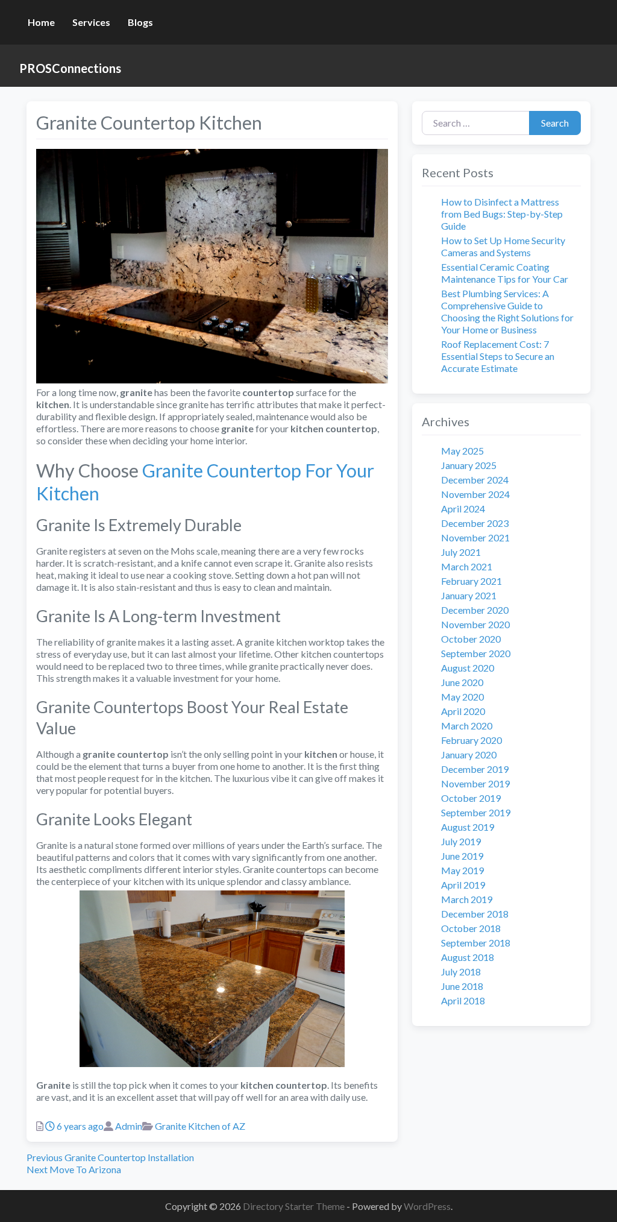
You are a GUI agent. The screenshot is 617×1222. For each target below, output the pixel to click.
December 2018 (475, 913)
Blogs (140, 22)
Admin (128, 1126)
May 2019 (462, 870)
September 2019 (475, 812)
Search (555, 122)
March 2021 (466, 566)
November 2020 (475, 624)
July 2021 (461, 552)
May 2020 (462, 696)
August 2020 (467, 667)
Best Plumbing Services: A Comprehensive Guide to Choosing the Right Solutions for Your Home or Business (507, 311)
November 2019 (475, 783)
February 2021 (471, 581)
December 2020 (475, 610)
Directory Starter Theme (294, 1206)
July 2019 (461, 841)
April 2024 (463, 508)
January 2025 (468, 465)
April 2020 (463, 711)
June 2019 (462, 855)
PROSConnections (70, 68)
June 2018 (462, 986)
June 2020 (462, 682)
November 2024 (475, 494)
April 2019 (463, 884)
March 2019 (466, 899)
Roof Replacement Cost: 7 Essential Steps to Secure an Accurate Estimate (497, 356)
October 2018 (471, 928)
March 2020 (466, 725)
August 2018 (467, 957)
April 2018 (463, 1000)
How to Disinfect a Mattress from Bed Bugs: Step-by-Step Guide (502, 213)
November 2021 (475, 537)
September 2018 (475, 942)
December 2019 (475, 769)
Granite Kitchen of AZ (200, 1126)
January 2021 (468, 595)
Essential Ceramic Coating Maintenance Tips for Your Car (504, 273)
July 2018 (461, 971)
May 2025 (462, 450)
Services (91, 22)
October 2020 (471, 638)
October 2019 (471, 798)
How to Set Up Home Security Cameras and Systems (503, 246)
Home (41, 22)
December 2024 (475, 479)
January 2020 (468, 754)
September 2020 (475, 653)
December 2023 (475, 523)
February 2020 (471, 740)
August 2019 (467, 827)
